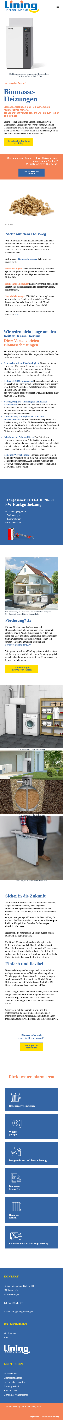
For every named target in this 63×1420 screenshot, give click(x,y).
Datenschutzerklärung (50, 1416)
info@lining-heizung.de (22, 1311)
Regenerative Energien (22, 1105)
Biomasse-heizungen (14, 1187)
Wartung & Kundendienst (16, 1395)
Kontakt (7, 1337)
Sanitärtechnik (10, 1390)
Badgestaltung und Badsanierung (28, 1160)
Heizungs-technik (14, 1216)
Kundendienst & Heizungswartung (28, 1243)
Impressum (34, 1416)
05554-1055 (17, 1303)
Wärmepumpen (11, 1373)
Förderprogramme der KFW (18, 644)
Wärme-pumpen (13, 1133)
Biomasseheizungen (13, 1378)
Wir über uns (10, 1333)
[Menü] (58, 6)
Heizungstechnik (11, 1386)
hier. (17, 314)
